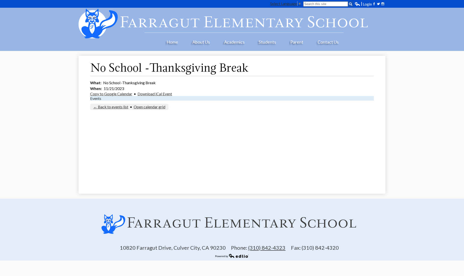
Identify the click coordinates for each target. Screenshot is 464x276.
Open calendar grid (149, 106)
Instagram (383, 4)
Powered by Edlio (232, 255)
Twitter (378, 4)
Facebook (374, 4)
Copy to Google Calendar (111, 93)
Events (95, 98)
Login (363, 4)
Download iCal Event (155, 93)
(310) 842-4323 (266, 247)
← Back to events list (110, 106)
